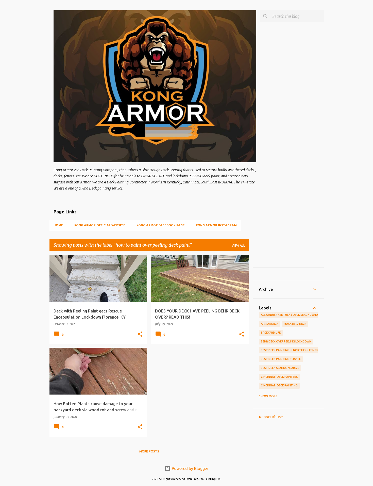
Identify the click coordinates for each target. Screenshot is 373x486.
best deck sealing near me (280, 367)
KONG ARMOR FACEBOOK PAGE (161, 225)
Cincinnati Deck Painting (279, 385)
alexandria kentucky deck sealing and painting (296, 314)
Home (58, 225)
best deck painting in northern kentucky (292, 350)
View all (238, 245)
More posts (149, 451)
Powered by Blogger (189, 468)
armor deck (269, 323)
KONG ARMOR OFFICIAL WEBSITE (99, 225)
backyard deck (295, 323)
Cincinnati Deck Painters (279, 376)
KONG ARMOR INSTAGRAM (216, 225)
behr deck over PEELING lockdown (286, 341)
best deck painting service (281, 358)
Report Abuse (271, 417)
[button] (140, 334)
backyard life (271, 332)
